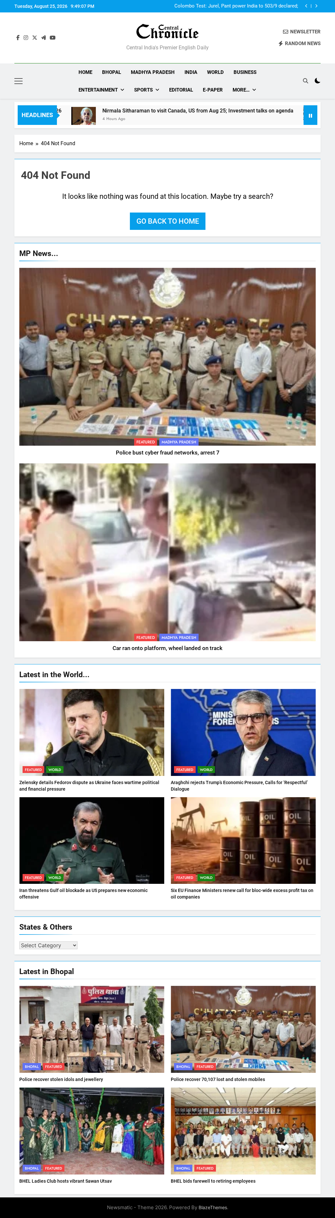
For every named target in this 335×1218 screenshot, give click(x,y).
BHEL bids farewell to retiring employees (213, 1181)
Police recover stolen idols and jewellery (61, 1079)
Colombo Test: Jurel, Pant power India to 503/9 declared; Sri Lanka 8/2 (236, 6)
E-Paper (213, 90)
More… (241, 90)
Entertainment (98, 90)
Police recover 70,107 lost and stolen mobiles (218, 1079)
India (191, 72)
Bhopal (111, 72)
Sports (143, 90)
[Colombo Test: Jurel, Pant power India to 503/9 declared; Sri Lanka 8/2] (265, 119)
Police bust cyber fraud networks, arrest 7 (168, 453)
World (215, 72)
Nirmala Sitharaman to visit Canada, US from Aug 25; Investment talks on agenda (147, 111)
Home (85, 72)
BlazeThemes (213, 1207)
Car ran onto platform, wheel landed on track (167, 648)
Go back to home (167, 221)
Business (245, 72)
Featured (145, 442)
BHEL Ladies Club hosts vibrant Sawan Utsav (65, 1181)
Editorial (181, 90)
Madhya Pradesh (153, 72)
